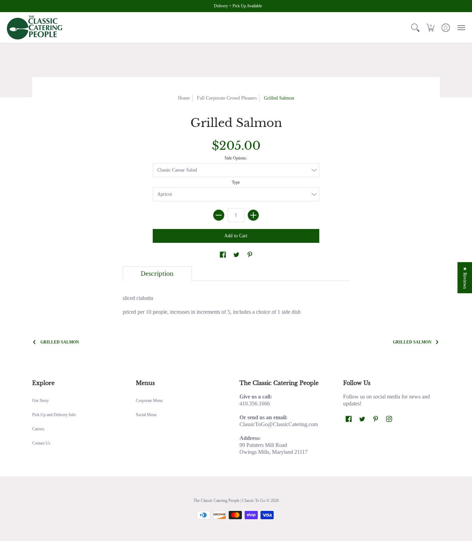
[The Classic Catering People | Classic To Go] (34, 27)
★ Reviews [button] (465, 278)
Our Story (40, 400)
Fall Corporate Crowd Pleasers (227, 98)
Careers (38, 429)
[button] (415, 27)
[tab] (157, 273)
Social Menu (146, 414)
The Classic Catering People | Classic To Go (229, 500)
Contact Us (41, 443)
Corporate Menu (149, 400)
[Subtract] (218, 215)
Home (184, 98)
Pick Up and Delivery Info (54, 414)
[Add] (253, 215)
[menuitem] (415, 27)
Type (236, 182)
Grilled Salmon (59, 342)
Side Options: (236, 158)
